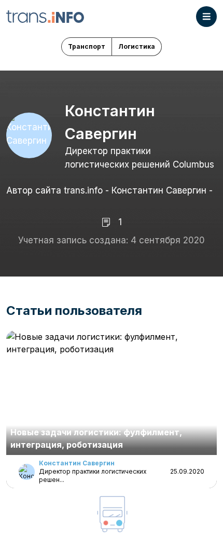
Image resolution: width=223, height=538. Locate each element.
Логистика (136, 46)
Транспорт (86, 46)
